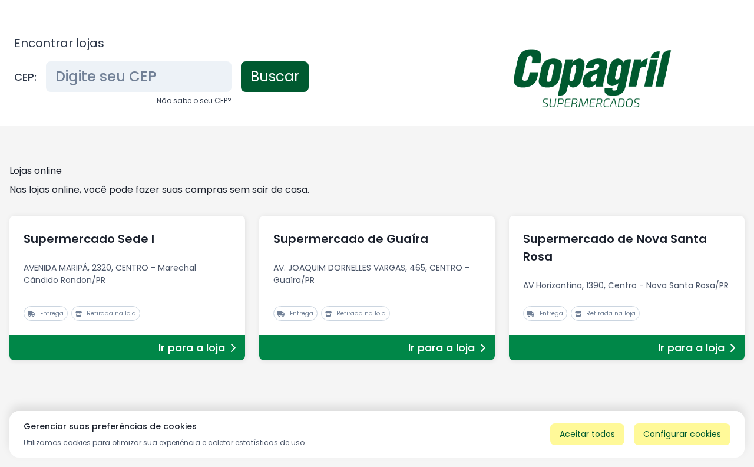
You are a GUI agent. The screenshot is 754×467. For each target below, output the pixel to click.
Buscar (274, 76)
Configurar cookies (682, 434)
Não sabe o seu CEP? (194, 101)
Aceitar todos (587, 434)
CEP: (25, 77)
